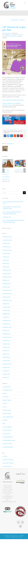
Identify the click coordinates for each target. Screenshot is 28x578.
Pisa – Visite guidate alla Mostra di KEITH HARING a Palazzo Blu (20, 174)
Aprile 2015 (6, 317)
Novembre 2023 (7, 240)
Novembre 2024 (7, 236)
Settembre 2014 (7, 327)
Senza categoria (7, 427)
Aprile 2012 (6, 377)
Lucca (4, 407)
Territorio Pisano (7, 430)
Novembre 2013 (7, 337)
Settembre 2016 (7, 300)
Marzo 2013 (6, 354)
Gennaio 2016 (6, 307)
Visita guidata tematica (9, 440)
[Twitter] (20, 526)
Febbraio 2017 (7, 283)
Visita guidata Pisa (12, 36)
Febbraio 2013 (7, 357)
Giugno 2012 (6, 374)
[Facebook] (18, 522)
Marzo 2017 (6, 280)
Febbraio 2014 (7, 334)
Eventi (18, 34)
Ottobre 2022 (6, 243)
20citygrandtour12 (7, 33)
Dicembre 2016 (7, 290)
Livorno (5, 403)
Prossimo (22, 20)
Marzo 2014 (6, 330)
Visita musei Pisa (7, 443)
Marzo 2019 (6, 267)
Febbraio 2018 (7, 270)
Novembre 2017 (7, 277)
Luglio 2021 (6, 257)
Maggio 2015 (6, 313)
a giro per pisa (13, 34)
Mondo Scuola (7, 410)
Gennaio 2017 (6, 287)
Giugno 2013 (6, 347)
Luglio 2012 (6, 370)
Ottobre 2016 (6, 297)
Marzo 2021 (6, 263)
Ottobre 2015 (6, 310)
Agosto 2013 (6, 344)
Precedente (15, 20)
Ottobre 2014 (6, 324)
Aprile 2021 (6, 260)
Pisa (7, 36)
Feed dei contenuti (8, 459)
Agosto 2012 (6, 367)
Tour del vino (6, 433)
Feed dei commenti (8, 463)
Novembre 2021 (7, 250)
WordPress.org (7, 466)
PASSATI (5, 420)
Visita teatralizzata (8, 447)
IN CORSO (6, 396)
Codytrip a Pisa (6, 170)
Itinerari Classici (7, 400)
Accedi (5, 456)
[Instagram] (22, 522)
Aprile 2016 (6, 303)
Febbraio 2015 (7, 320)
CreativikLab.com (18, 537)
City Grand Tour (15, 535)
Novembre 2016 (7, 293)
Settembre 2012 (7, 364)
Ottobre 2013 (6, 340)
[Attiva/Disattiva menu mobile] (25, 3)
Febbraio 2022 (7, 247)
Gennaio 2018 (6, 273)
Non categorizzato (8, 417)
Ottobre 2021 (6, 253)
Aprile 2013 (6, 350)
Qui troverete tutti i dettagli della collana (13, 100)
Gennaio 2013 (6, 360)
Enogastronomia (7, 390)
